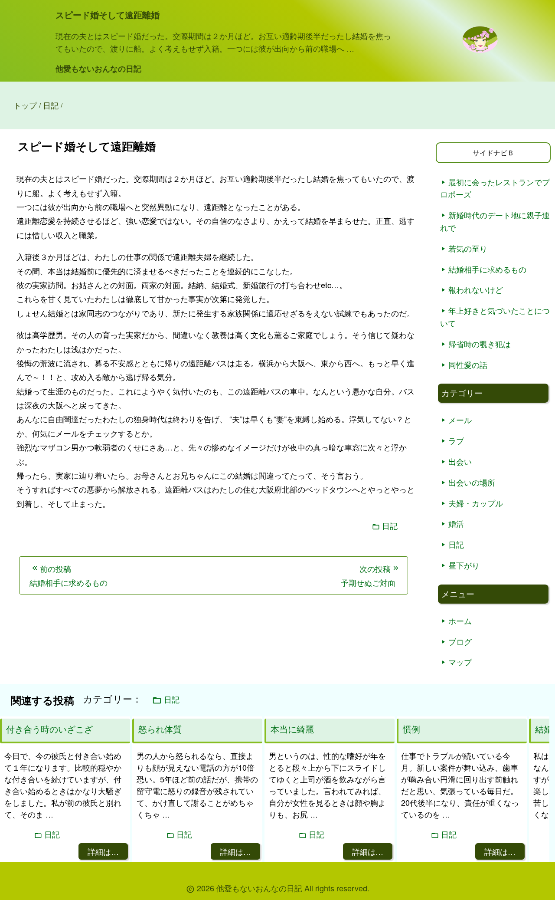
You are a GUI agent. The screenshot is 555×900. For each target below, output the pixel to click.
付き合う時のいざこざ (49, 729)
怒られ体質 (160, 729)
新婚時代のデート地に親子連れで (495, 221)
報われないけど (475, 289)
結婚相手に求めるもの (487, 269)
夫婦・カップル (475, 503)
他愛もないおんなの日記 (98, 68)
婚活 (456, 523)
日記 (390, 525)
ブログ (460, 641)
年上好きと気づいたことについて (495, 316)
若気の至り (467, 248)
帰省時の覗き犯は (479, 343)
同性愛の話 (467, 364)
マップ (460, 661)
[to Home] (480, 50)
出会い (460, 461)
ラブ (456, 440)
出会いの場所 (471, 482)
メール (460, 419)
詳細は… (103, 851)
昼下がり (464, 565)
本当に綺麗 (292, 729)
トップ (25, 105)
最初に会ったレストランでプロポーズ (495, 188)
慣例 (411, 729)
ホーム (460, 620)
